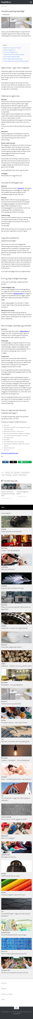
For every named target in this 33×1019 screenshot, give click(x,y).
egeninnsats (17, 472)
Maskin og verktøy (6, 994)
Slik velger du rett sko (8, 857)
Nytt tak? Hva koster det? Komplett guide (15, 741)
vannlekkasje (8, 475)
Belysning (4, 548)
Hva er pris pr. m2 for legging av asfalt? (14, 819)
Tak (2, 739)
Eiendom (4, 983)
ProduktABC (6, 14)
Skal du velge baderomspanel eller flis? (14, 954)
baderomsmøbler (22, 475)
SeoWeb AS (17, 1013)
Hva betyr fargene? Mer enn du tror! (13, 895)
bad (12, 472)
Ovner (3, 664)
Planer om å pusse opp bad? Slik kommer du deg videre (8, 493)
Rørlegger (4, 836)
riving (3, 475)
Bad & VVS (4, 6)
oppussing (7, 472)
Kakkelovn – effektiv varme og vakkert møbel (16, 666)
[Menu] (31, 2)
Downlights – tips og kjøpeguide (12, 685)
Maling (3, 720)
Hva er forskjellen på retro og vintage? (14, 935)
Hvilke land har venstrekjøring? (11, 532)
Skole (3, 999)
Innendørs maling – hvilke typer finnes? (14, 723)
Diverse (3, 529)
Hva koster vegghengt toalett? (11, 647)
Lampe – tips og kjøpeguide (10, 550)
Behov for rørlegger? (8, 838)
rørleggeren (21, 188)
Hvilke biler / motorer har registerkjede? (14, 628)
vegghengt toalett (18, 293)
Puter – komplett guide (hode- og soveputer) (16, 779)
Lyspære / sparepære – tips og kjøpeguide (15, 760)
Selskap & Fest (5, 855)
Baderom (4, 988)
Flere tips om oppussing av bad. (9, 453)
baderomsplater (24, 331)
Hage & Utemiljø (6, 817)
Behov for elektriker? (8, 569)
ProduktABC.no (6, 2)
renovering (15, 475)
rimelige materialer (25, 472)
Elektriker (4, 567)
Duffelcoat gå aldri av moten (10, 876)
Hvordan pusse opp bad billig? (11, 704)
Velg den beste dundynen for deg (12, 588)
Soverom (4, 586)
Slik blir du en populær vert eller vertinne (14, 973)
